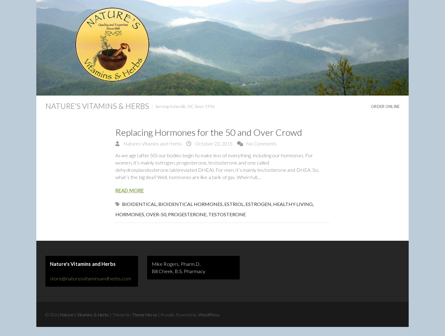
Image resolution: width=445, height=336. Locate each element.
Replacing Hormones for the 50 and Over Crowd (208, 132)
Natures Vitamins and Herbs (152, 143)
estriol (234, 204)
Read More (129, 190)
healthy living (293, 204)
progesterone (187, 214)
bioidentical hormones (190, 204)
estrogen (258, 204)
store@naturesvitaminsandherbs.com (90, 278)
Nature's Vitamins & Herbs (97, 105)
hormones (129, 214)
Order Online (385, 106)
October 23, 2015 (213, 143)
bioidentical (139, 204)
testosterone (227, 214)
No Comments (261, 143)
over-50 (156, 214)
